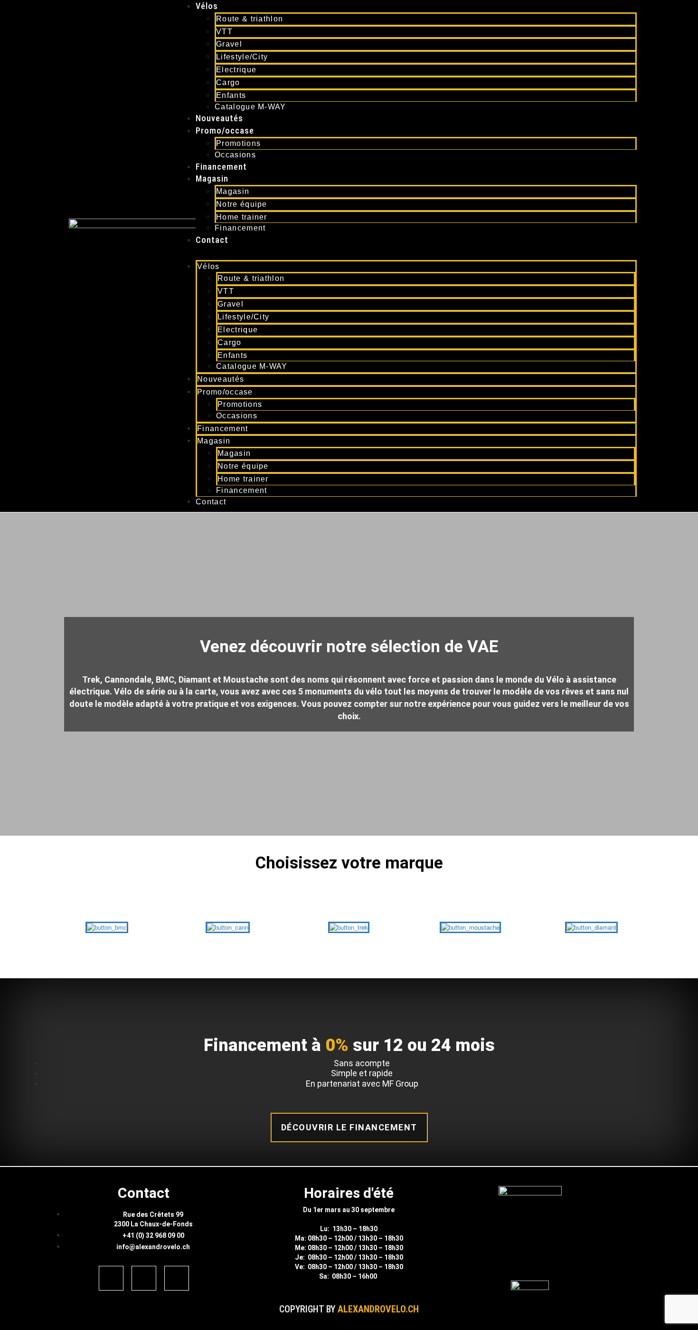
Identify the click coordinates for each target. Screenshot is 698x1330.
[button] (407, 255)
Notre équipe (241, 204)
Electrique (236, 70)
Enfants (231, 95)
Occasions (235, 155)
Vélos (207, 6)
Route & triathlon (249, 19)
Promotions (238, 143)
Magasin (212, 178)
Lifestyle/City (242, 57)
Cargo (228, 82)
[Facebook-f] (111, 1278)
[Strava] (176, 1278)
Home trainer (241, 217)
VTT (224, 32)
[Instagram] (144, 1278)
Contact (212, 240)
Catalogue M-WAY (250, 107)
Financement (221, 167)
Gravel (229, 44)
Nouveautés (219, 118)
